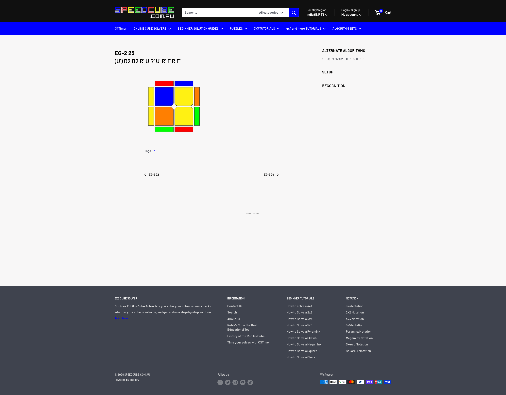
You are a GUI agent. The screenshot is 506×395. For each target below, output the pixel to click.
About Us (233, 319)
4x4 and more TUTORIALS (303, 28)
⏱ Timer (120, 28)
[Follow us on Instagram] (235, 382)
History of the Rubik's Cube (246, 336)
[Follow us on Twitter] (227, 382)
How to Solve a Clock (301, 357)
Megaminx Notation (359, 338)
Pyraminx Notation (359, 331)
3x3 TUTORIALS (264, 28)
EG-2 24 (269, 174)
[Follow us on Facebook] (220, 382)
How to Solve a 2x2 (299, 312)
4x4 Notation (355, 319)
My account (349, 14)
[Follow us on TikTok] (250, 382)
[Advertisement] (253, 244)
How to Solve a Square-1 (303, 351)
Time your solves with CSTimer (248, 342)
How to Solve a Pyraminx (303, 331)
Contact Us (235, 306)
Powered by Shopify (127, 379)
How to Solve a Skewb (302, 338)
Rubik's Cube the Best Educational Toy (242, 327)
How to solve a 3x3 (299, 306)
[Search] (294, 12)
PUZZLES (236, 28)
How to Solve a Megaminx (304, 344)
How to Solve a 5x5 (299, 325)
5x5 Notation (354, 325)
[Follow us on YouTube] (242, 382)
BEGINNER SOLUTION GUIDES (198, 28)
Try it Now (121, 318)
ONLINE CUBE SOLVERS (149, 28)
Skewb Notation (357, 344)
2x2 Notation (355, 312)
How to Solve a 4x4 (299, 319)
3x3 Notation (354, 306)
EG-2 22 (153, 174)
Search (232, 312)
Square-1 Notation (358, 351)
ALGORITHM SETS (344, 28)
